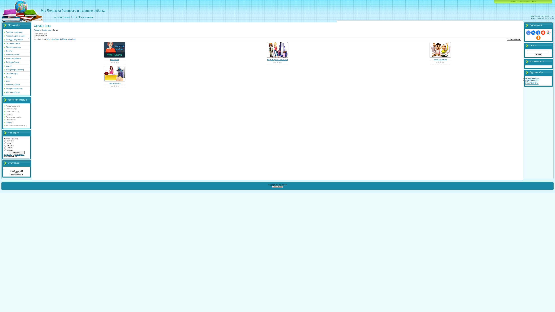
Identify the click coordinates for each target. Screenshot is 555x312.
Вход (534, 1)
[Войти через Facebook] (538, 32)
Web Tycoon (114, 60)
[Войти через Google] (548, 32)
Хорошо (10, 143)
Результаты (8, 155)
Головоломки (10, 111)
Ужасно (10, 150)
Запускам (72, 39)
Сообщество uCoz (532, 80)
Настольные (10, 109)
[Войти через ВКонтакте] (533, 32)
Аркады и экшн (11, 106)
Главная (513, 1)
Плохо (9, 148)
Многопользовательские (15, 125)
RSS (552, 18)
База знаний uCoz (532, 83)
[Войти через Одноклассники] (538, 38)
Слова (8, 114)
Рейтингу (63, 39)
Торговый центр (114, 83)
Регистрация (524, 1)
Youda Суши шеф (440, 59)
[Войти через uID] (528, 32)
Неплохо (10, 145)
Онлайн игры (46, 30)
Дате (48, 39)
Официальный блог (532, 78)
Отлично (10, 141)
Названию (55, 39)
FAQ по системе (531, 82)
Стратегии (9, 120)
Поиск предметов (12, 117)
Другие (8, 122)
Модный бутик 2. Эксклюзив (277, 60)
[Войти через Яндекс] (543, 32)
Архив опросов (18, 155)
